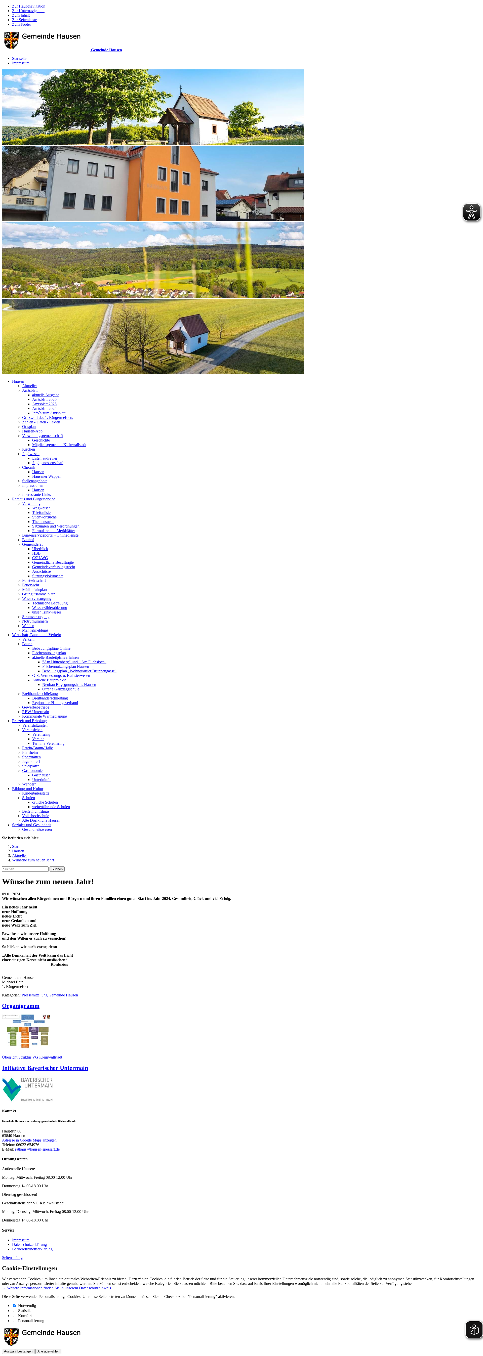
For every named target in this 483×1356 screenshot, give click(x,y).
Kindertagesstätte (35, 793)
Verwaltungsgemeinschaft (42, 435)
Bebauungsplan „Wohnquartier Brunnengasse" (79, 671)
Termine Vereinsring (48, 743)
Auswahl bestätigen (18, 1351)
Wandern (29, 784)
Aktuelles (29, 386)
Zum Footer (21, 24)
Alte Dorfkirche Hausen (41, 820)
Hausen (18, 381)
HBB (36, 553)
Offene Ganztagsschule (60, 689)
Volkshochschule (35, 816)
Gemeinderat (32, 544)
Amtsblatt (29, 390)
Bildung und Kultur (27, 788)
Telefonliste (41, 512)
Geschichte (41, 440)
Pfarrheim (30, 752)
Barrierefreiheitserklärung (32, 1249)
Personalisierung (31, 1321)
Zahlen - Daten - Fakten (41, 422)
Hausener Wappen (46, 476)
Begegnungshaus (35, 811)
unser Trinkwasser (46, 612)
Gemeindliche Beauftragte (53, 562)
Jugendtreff (31, 761)
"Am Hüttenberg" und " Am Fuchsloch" (74, 662)
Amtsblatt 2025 (44, 404)
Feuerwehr (30, 585)
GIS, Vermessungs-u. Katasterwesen (61, 675)
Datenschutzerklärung (29, 1244)
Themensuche (43, 521)
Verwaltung (31, 503)
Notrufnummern (35, 621)
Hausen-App (32, 431)
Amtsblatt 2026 (44, 399)
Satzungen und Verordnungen (55, 526)
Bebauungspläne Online (51, 648)
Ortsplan (29, 426)
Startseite (19, 58)
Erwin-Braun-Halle (37, 748)
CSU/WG (40, 558)
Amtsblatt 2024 (44, 408)
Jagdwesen (30, 454)
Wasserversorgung (36, 598)
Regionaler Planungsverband (55, 703)
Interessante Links (36, 494)
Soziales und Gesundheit (31, 825)
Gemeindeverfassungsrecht (53, 567)
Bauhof (28, 540)
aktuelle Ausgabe (45, 395)
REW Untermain (35, 712)
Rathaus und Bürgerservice (33, 499)
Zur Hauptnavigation (28, 6)
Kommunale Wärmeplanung (44, 716)
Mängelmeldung (35, 630)
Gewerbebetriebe (35, 707)
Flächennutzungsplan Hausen (65, 666)
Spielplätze (30, 766)
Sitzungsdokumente (47, 576)
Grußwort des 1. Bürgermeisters (47, 417)
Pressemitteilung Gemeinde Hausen (50, 995)
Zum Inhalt (21, 15)
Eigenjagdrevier (44, 458)
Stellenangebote (34, 481)
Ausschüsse (41, 571)
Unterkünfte (41, 779)
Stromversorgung (36, 617)
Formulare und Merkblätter (53, 531)
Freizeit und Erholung (29, 721)
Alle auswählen (48, 1351)
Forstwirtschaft (34, 580)
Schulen (28, 798)
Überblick (40, 549)
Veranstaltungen (35, 725)
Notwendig (27, 1305)
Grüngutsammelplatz (38, 594)
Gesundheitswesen (37, 829)
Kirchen (28, 449)
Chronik (28, 467)
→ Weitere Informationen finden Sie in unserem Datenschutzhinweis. (57, 1288)
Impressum (20, 63)
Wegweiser (41, 508)
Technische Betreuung (50, 603)
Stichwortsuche (44, 517)
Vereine (38, 739)
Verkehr (28, 639)
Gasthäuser (41, 775)
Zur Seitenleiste (24, 20)
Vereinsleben (32, 730)
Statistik (24, 1310)
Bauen (27, 644)
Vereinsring (41, 734)
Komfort (25, 1316)
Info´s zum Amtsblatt (48, 413)
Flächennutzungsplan (49, 653)
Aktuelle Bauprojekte (49, 680)
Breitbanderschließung (40, 693)
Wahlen (28, 626)
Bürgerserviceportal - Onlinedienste (50, 535)
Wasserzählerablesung (49, 607)
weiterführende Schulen (51, 807)
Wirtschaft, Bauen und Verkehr (36, 635)
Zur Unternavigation (28, 11)
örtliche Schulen (45, 802)
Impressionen (32, 485)
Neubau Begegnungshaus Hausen (69, 684)
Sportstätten (31, 757)
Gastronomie (32, 770)
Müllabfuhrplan (34, 589)
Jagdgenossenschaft (47, 463)
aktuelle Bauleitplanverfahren (55, 657)
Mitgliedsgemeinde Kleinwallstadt (59, 445)
